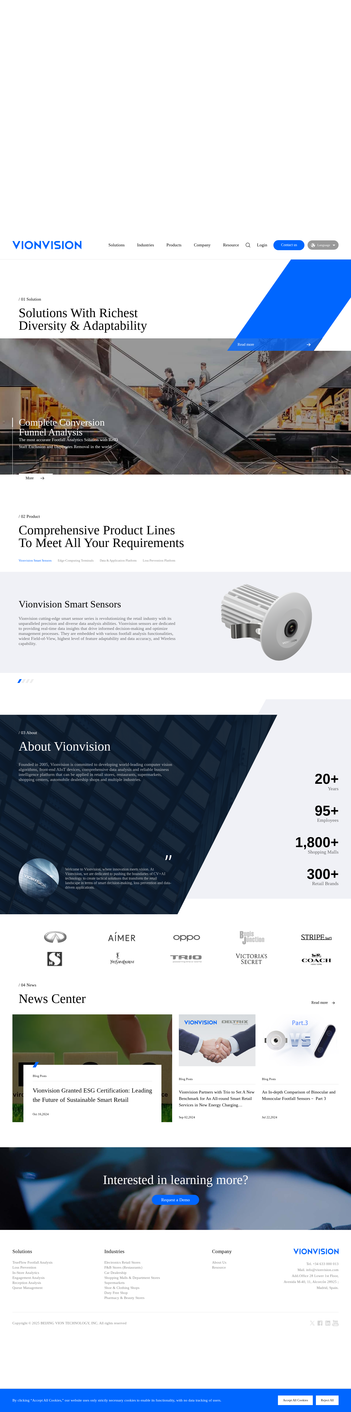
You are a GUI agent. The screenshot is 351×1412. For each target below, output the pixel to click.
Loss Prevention (24, 1267)
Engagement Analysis (28, 1278)
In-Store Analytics (25, 1273)
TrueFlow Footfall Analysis (32, 1262)
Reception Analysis (26, 1283)
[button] (19, 681)
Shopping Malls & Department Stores (132, 1278)
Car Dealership (115, 1273)
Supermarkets (114, 1283)
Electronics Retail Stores (122, 1262)
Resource (231, 245)
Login (262, 245)
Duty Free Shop (116, 1293)
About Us (219, 1262)
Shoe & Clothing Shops (121, 1288)
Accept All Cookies (295, 1400)
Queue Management (27, 1288)
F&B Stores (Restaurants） (124, 1267)
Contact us (289, 245)
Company (202, 245)
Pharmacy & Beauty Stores (124, 1298)
